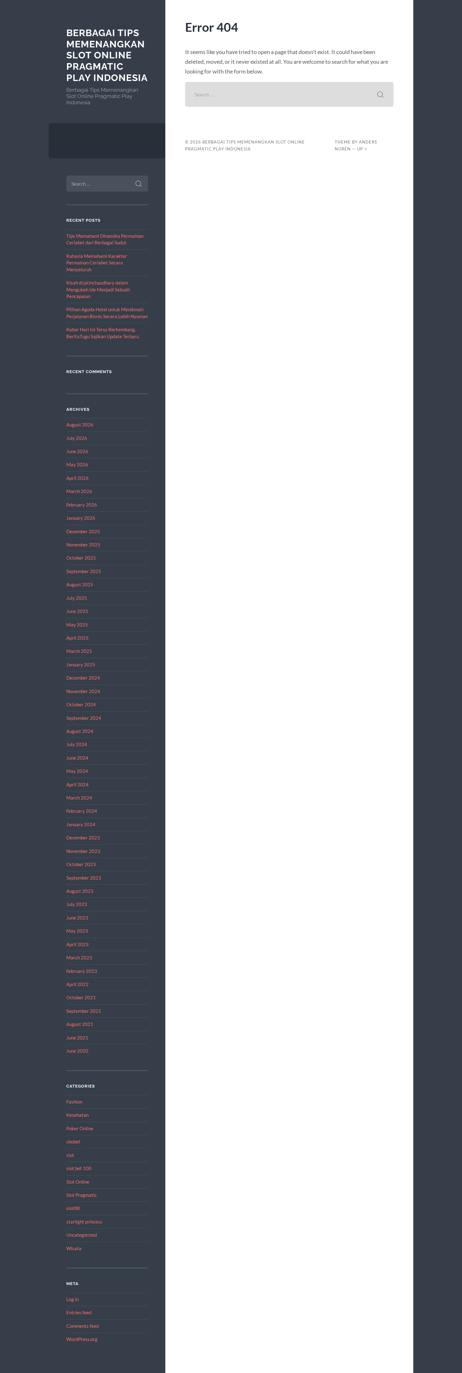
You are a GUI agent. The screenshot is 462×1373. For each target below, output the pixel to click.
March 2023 (79, 957)
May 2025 (77, 624)
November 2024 (83, 691)
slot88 (73, 1208)
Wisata (73, 1248)
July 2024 (76, 744)
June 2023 (77, 917)
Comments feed (82, 1326)
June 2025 (77, 611)
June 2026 (77, 451)
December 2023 (83, 837)
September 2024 (83, 718)
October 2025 (81, 558)
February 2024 (81, 811)
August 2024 (79, 731)
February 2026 (81, 504)
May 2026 (77, 464)
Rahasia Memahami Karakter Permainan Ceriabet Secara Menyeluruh (96, 262)
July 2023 (76, 904)
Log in (72, 1299)
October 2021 (81, 997)
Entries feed (78, 1312)
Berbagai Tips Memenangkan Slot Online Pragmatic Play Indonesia (107, 55)
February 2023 (81, 971)
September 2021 (83, 1011)
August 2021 (79, 1024)
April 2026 (77, 478)
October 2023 (81, 864)
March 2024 (79, 797)
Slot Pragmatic (81, 1195)
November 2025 (83, 544)
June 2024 (77, 758)
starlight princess (84, 1221)
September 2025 (83, 571)
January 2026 (80, 518)
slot (70, 1155)
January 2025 (80, 664)
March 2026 (79, 491)
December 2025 (83, 531)
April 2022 (77, 984)
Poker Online (79, 1128)
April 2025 (77, 638)
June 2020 (77, 1051)
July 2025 (76, 598)
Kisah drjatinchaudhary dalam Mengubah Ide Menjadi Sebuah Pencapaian (98, 289)
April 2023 (77, 944)
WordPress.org (81, 1339)
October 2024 (81, 704)
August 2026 (79, 424)
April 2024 (77, 784)
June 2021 (77, 1037)
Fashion (74, 1101)
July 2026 (76, 438)
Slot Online (77, 1182)
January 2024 (80, 824)
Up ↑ (362, 148)
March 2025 (79, 651)
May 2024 (77, 771)
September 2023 (83, 878)
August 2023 (79, 891)
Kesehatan (77, 1115)
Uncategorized (81, 1235)
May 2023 (77, 931)
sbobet (73, 1141)
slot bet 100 (78, 1168)
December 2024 (83, 678)
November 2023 (83, 851)
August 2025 (79, 584)
